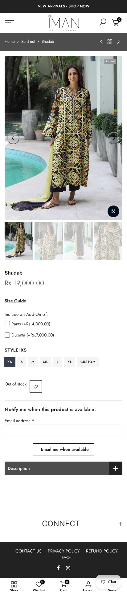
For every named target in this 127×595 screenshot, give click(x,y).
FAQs (67, 557)
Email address (19, 421)
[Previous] (13, 138)
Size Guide (15, 301)
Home (10, 41)
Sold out (28, 41)
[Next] (114, 138)
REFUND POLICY (102, 551)
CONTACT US (28, 551)
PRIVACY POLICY (64, 551)
